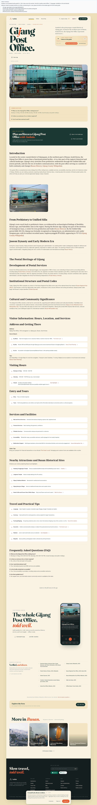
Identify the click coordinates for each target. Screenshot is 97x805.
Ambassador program (50, 790)
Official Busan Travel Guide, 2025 (73, 686)
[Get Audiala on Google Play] (63, 772)
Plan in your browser (78, 138)
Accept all (66, 801)
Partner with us (64, 787)
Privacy (77, 781)
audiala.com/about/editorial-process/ (19, 11)
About (47, 781)
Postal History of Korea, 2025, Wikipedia (49, 671)
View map (15, 57)
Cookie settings (79, 785)
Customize (51, 801)
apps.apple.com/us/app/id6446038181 (15, 7)
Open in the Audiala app (72, 43)
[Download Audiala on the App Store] (54, 772)
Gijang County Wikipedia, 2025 (73, 663)
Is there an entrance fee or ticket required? (25, 116)
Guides (37, 18)
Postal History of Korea (24, 271)
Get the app (84, 18)
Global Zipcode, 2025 (45, 675)
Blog (46, 785)
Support (62, 781)
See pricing (43, 18)
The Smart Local (57, 338)
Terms (77, 783)
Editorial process (49, 783)
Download (32, 790)
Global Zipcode (33, 289)
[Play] (58, 39)
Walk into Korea (58, 492)
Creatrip (63, 468)
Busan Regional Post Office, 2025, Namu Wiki (76, 671)
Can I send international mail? (21, 119)
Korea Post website (72, 521)
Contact (62, 785)
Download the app (82, 43)
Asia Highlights (53, 382)
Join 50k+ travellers (33, 636)
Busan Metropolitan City (51, 308)
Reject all (58, 801)
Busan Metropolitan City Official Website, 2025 (76, 675)
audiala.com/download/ (19, 10)
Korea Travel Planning (71, 344)
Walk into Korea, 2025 (71, 680)
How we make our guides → (64, 697)
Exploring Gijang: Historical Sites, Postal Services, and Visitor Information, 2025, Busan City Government (50, 665)
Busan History (36, 166)
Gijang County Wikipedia (52, 166)
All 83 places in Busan (47, 750)
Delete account (79, 787)
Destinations (31, 18)
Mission (47, 787)
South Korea (22, 24)
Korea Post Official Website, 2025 (47, 686)
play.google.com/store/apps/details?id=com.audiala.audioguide (23, 8)
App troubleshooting (65, 783)
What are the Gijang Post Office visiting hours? (25, 110)
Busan (29, 24)
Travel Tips (32, 785)
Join (75, 768)
